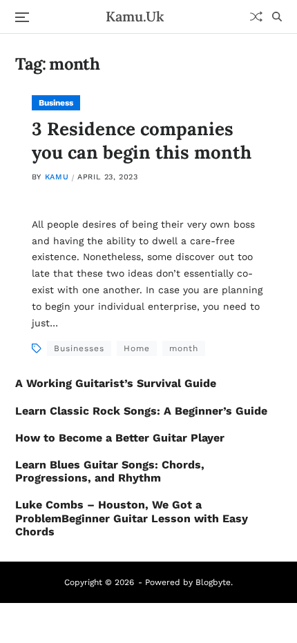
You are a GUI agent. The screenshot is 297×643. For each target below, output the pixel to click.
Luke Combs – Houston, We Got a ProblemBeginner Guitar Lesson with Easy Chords (131, 517)
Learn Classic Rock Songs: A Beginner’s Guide (141, 410)
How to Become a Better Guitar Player (119, 437)
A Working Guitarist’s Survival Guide (115, 383)
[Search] (277, 16)
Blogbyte (213, 582)
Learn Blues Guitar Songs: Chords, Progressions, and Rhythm (109, 471)
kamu (56, 176)
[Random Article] (256, 16)
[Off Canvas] (22, 17)
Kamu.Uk (135, 16)
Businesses (79, 348)
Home (137, 348)
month (183, 348)
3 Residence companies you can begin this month (141, 140)
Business (56, 103)
